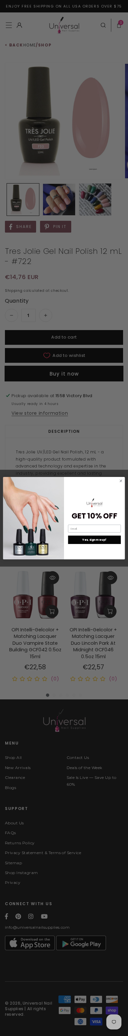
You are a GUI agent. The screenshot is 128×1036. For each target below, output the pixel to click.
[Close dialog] (121, 480)
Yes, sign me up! (94, 540)
